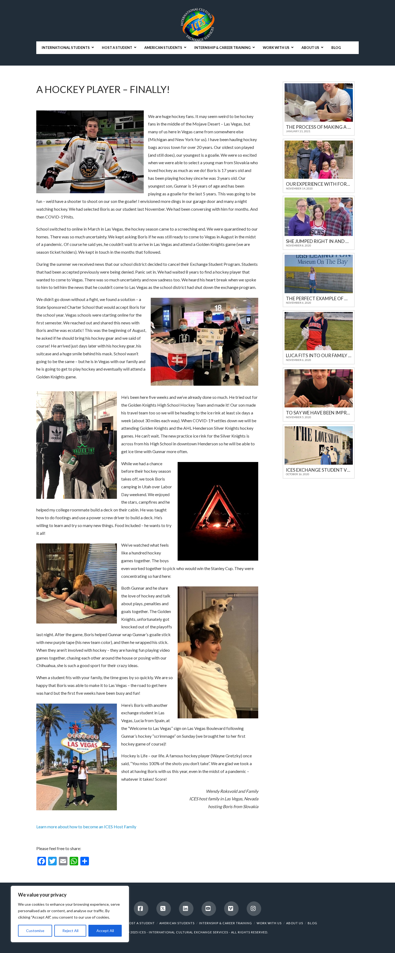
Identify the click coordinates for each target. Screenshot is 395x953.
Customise (35, 930)
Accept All (105, 930)
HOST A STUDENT (141, 923)
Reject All (70, 930)
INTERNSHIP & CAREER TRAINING (225, 923)
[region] (70, 914)
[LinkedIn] (186, 908)
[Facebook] (141, 908)
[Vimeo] (231, 908)
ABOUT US (294, 923)
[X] (163, 908)
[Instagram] (254, 908)
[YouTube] (209, 908)
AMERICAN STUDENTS (177, 923)
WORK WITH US (269, 923)
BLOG (312, 923)
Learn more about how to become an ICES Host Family (86, 826)
